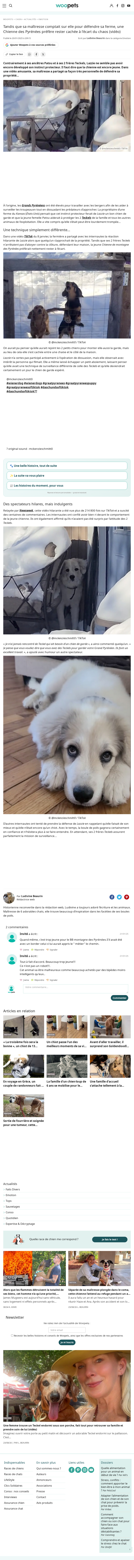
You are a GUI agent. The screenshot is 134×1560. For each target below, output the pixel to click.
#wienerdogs (33, 383)
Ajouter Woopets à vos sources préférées (32, 44)
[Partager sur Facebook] (36, 54)
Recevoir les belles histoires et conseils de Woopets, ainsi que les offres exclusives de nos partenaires (68, 1335)
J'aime (25, 949)
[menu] (4, 5)
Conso (10, 1212)
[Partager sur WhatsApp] (29, 54)
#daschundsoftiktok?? (22, 391)
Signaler (53, 949)
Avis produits (44, 1503)
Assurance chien (14, 1503)
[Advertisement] (67, 862)
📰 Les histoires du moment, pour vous (36, 485)
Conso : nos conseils (16, 1491)
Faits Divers (13, 1189)
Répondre (39, 949)
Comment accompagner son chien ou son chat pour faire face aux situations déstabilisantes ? (115, 1525)
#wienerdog (15, 383)
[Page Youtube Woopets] (129, 5)
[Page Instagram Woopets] (123, 5)
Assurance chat (13, 1508)
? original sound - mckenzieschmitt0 (30, 449)
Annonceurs (43, 1480)
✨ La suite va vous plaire (27, 475)
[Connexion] (111, 6)
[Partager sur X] (43, 54)
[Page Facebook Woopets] (117, 5)
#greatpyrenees (54, 383)
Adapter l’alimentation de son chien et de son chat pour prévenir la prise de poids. (115, 1502)
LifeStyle (9, 1480)
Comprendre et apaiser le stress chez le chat (115, 1543)
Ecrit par (91, 38)
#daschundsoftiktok (55, 387)
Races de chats (13, 1474)
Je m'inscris (67, 1342)
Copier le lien (16, 54)
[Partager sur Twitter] (119, 897)
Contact (41, 1497)
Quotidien (12, 1218)
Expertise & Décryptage (20, 1224)
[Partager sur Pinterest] (126, 897)
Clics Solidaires (13, 1485)
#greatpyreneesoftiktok (23, 387)
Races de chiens (14, 1468)
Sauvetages (13, 1206)
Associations (44, 1485)
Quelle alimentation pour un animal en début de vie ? (114, 1471)
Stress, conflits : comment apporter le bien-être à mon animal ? (115, 1485)
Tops (9, 1201)
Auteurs (41, 1474)
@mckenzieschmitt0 (20, 379)
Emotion (11, 1195)
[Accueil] (67, 5)
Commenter (119, 997)
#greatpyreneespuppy (81, 383)
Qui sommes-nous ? (48, 1468)
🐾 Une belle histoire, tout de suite (33, 466)
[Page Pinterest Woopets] (78, 1470)
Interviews (10, 1497)
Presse (40, 1491)
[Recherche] (10, 5)
